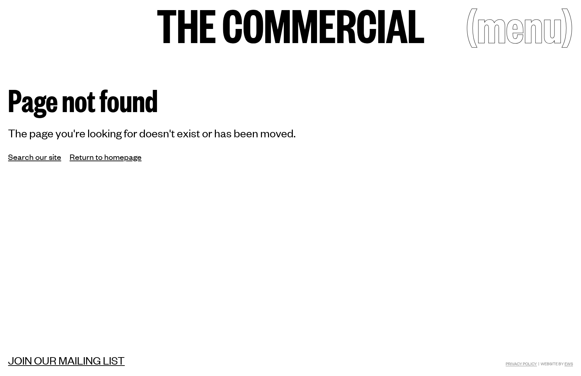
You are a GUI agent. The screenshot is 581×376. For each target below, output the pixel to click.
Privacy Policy (521, 364)
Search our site (34, 156)
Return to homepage (106, 156)
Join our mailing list (66, 360)
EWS (569, 364)
